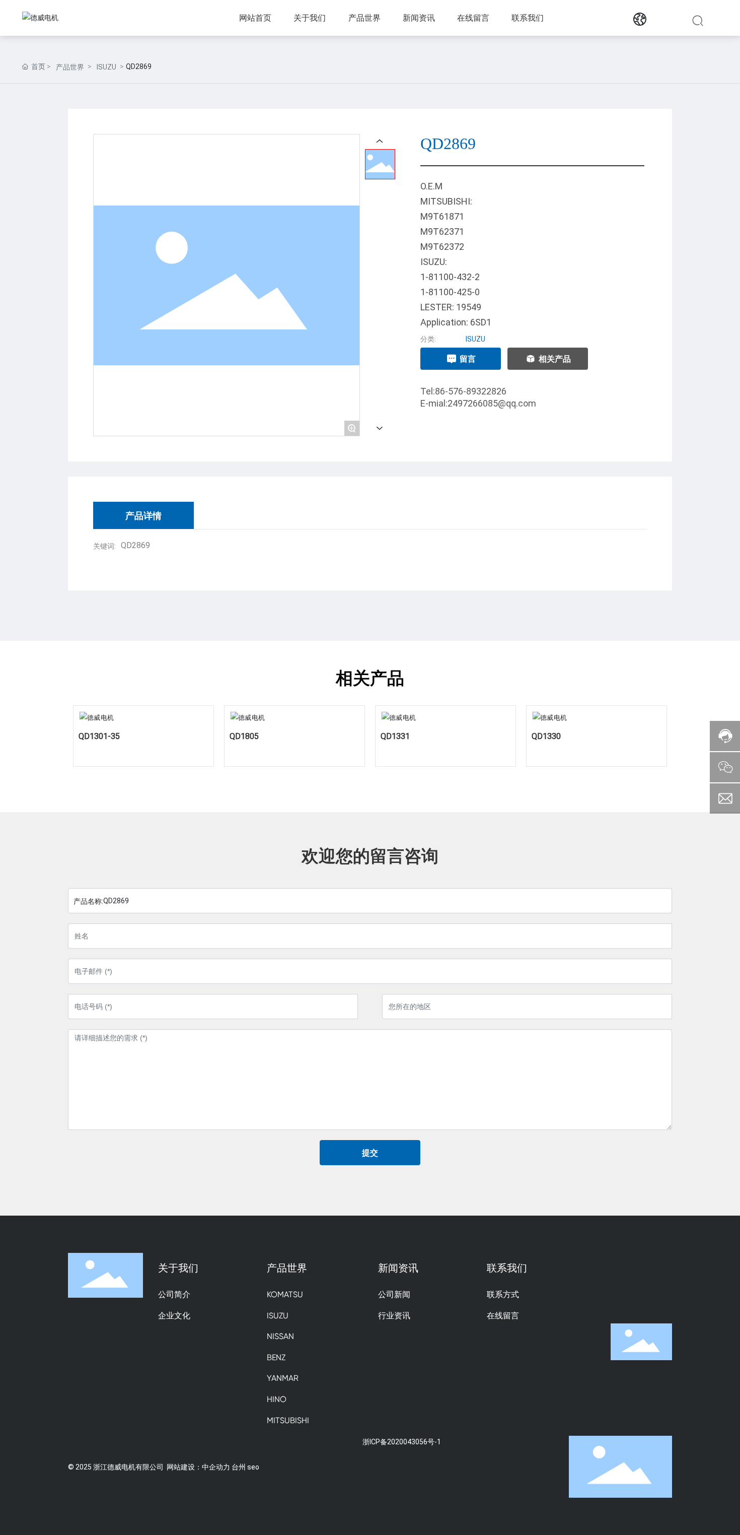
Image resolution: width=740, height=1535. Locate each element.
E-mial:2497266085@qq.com (478, 403)
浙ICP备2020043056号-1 (401, 1441)
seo (253, 1467)
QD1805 (244, 735)
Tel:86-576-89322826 (463, 391)
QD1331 (395, 735)
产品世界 (70, 67)
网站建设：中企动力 (198, 1467)
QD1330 (546, 735)
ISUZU (106, 67)
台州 (239, 1467)
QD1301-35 (99, 735)
